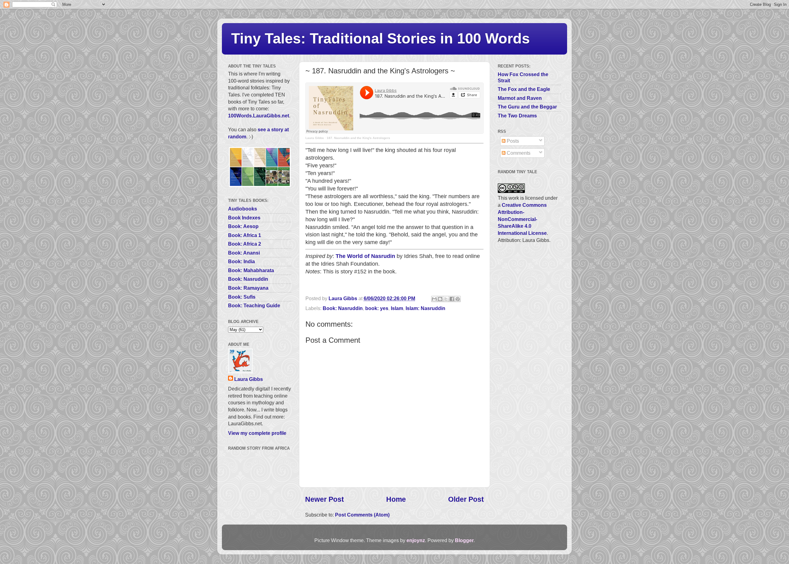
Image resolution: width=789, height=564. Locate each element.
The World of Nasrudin (365, 256)
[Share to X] (446, 299)
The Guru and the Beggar (527, 106)
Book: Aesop (243, 226)
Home (396, 499)
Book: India (241, 261)
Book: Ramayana (248, 288)
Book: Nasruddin (343, 308)
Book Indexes (244, 217)
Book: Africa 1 (244, 235)
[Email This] (434, 299)
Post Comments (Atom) (362, 514)
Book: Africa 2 (244, 244)
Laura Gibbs (314, 138)
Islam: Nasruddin (425, 308)
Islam (397, 308)
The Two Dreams (517, 115)
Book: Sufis (242, 297)
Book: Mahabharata (251, 270)
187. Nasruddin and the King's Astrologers (358, 138)
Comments (517, 153)
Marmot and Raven (520, 98)
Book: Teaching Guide (254, 305)
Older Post (466, 499)
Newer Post (324, 499)
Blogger (464, 540)
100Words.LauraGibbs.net (258, 115)
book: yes (376, 308)
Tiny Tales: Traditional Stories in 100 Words (380, 38)
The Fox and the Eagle (524, 89)
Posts (512, 141)
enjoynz (416, 540)
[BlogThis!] (440, 299)
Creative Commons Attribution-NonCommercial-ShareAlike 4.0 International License (522, 219)
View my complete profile (257, 433)
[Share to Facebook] (452, 299)
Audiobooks (242, 208)
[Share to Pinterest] (458, 299)
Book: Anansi (244, 252)
